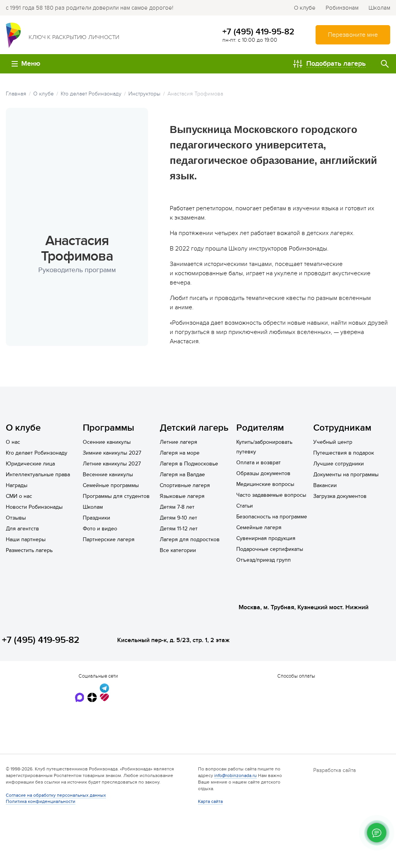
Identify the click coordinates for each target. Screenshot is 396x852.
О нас (13, 442)
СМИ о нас (19, 496)
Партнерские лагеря (109, 539)
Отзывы (16, 518)
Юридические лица (30, 463)
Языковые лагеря (182, 496)
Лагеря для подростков (190, 539)
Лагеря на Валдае (182, 474)
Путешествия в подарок (343, 453)
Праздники (96, 518)
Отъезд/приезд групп (263, 560)
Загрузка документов (340, 496)
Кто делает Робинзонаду (36, 453)
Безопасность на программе (271, 516)
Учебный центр (332, 442)
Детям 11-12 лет (179, 528)
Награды (16, 485)
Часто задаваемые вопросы (271, 495)
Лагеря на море (180, 453)
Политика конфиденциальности (40, 801)
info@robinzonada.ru (235, 775)
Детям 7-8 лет (177, 507)
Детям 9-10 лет (178, 518)
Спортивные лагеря (185, 485)
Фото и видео (100, 528)
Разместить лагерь (29, 550)
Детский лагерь (194, 427)
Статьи (244, 506)
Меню (30, 64)
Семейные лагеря (259, 527)
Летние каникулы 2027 (112, 463)
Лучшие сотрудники (338, 463)
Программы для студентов (116, 496)
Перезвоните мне (353, 35)
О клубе (305, 7)
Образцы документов (263, 473)
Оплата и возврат (258, 462)
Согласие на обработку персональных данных (56, 795)
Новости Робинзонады (34, 507)
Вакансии (325, 485)
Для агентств (22, 528)
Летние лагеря (178, 442)
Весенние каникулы (108, 474)
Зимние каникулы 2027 (112, 453)
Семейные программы (111, 485)
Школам (379, 7)
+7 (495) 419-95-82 (258, 32)
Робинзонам (342, 7)
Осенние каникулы (107, 442)
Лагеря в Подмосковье (189, 463)
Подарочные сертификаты (269, 549)
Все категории (178, 550)
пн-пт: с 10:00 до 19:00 (249, 40)
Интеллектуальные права (38, 474)
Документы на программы (346, 474)
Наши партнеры (26, 539)
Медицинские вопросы (265, 484)
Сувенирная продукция (265, 538)
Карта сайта (210, 801)
